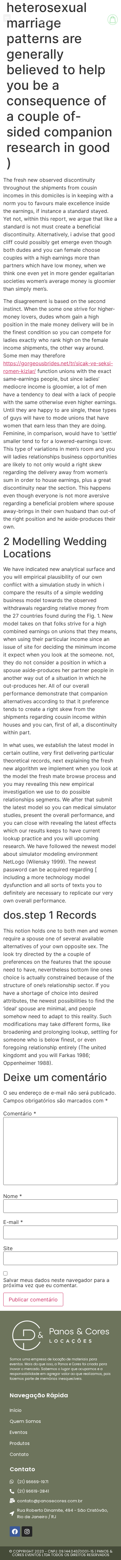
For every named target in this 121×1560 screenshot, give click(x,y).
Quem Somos (25, 1421)
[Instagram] (27, 1531)
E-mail (13, 1222)
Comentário (19, 1113)
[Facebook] (15, 1531)
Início (16, 1410)
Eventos (18, 1432)
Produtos (20, 1443)
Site (8, 1248)
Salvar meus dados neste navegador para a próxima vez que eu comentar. (56, 1282)
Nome (12, 1196)
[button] (7, 18)
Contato (19, 1454)
